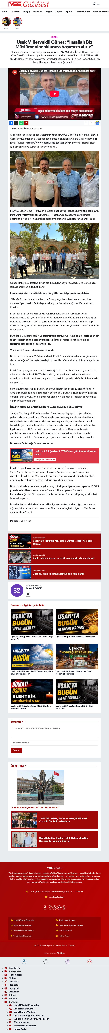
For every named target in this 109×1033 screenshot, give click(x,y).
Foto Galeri (15, 975)
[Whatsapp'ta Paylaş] (21, 123)
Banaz (43, 946)
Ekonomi (38, 11)
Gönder (16, 750)
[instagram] (67, 961)
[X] (50, 907)
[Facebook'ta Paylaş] (11, 123)
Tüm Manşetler (65, 931)
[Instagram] (54, 907)
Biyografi (14, 988)
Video (12, 978)
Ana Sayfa (14, 968)
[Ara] (94, 4)
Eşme (49, 946)
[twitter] (45, 961)
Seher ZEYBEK (17, 128)
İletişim (13, 998)
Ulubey (72, 946)
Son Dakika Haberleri (22, 936)
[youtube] (89, 961)
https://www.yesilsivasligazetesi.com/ (48, 142)
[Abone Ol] (97, 123)
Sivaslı (64, 946)
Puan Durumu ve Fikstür (24, 931)
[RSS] (64, 907)
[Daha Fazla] (26, 123)
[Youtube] (59, 907)
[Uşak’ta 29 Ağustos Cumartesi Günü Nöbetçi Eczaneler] (77, 657)
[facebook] (24, 961)
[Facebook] (45, 907)
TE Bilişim (61, 953)
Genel (54, 37)
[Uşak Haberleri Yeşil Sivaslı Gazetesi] (28, 4)
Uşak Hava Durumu (67, 920)
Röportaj (14, 985)
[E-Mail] (28, 594)
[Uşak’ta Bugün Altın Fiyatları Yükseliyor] (77, 622)
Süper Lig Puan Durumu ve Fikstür (31, 1019)
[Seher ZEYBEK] (17, 590)
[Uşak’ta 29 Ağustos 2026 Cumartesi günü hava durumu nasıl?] (32, 657)
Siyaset (69, 11)
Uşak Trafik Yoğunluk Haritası (71, 925)
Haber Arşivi (64, 936)
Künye (12, 995)
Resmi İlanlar (83, 11)
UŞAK (5, 11)
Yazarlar (13, 981)
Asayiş (26, 11)
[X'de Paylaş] (16, 123)
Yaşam (58, 11)
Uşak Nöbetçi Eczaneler (24, 920)
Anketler (14, 992)
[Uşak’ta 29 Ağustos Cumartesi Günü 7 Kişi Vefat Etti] (32, 622)
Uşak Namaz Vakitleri (23, 925)
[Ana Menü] (98, 4)
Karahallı (57, 946)
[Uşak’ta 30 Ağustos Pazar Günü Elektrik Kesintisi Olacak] (32, 691)
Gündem (15, 11)
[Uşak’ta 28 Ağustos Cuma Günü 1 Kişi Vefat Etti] (77, 691)
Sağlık (49, 11)
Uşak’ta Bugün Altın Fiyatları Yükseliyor (75, 637)
